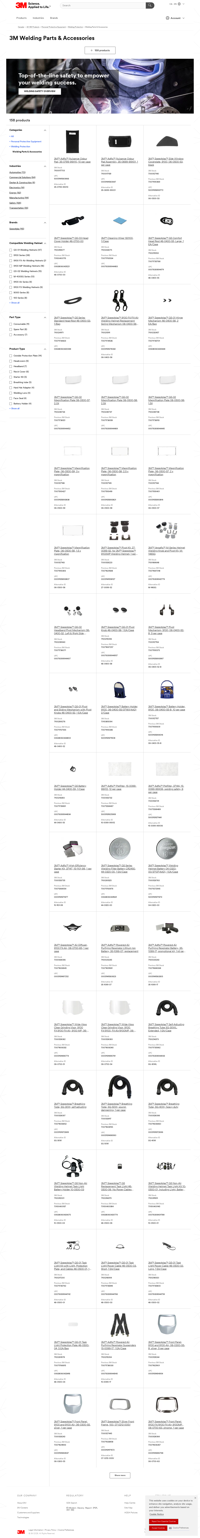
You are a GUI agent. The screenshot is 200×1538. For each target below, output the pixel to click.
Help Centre (129, 1503)
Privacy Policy (50, 1530)
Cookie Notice (157, 1514)
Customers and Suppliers (28, 1513)
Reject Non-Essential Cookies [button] (164, 1521)
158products (102, 50)
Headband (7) (20, 366)
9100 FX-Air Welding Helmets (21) (30, 261)
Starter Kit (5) (20, 377)
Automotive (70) (17, 172)
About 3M (21, 1503)
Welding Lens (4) (22, 393)
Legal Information (36, 1530)
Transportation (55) (18, 208)
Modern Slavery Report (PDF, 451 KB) (82, 1509)
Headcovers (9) (21, 361)
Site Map (128, 1508)
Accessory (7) (20, 335)
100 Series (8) (20, 298)
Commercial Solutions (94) (22, 177)
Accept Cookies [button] (158, 1528)
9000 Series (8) (21, 293)
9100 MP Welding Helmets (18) (29, 266)
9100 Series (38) (22, 255)
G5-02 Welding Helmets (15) (28, 271)
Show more (120, 1475)
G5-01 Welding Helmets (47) (28, 250)
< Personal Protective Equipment (25, 142)
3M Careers (22, 1508)
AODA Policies (131, 1513)
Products (21, 18)
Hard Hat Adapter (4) (24, 388)
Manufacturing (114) (19, 198)
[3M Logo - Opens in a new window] (33, 5)
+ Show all (14, 303)
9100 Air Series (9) (23, 282)
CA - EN (173, 4)
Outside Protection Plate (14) (28, 356)
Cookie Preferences (66, 1530)
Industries (38, 18)
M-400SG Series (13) (24, 277)
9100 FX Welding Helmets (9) (28, 287)
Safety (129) (15, 203)
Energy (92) (15, 193)
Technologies (23, 1518)
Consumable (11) (21, 324)
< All (11, 136)
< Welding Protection (19, 147)
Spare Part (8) (20, 329)
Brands (54, 18)
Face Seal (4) (20, 398)
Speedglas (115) (16, 229)
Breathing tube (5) (22, 382)
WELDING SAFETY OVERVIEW (39, 91)
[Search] (150, 5)
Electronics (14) (16, 188)
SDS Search (71, 1503)
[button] (179, 1528)
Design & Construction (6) (22, 183)
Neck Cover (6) (21, 372)
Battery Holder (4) (22, 404)
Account (175, 18)
